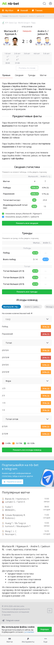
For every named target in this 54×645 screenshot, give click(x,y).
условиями (29, 632)
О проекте (6, 615)
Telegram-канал (12, 620)
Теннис (5, 16)
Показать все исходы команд (27, 450)
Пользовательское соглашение (15, 612)
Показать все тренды (27, 291)
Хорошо (44, 629)
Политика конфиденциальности (16, 609)
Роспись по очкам (27, 68)
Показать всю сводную (27, 223)
